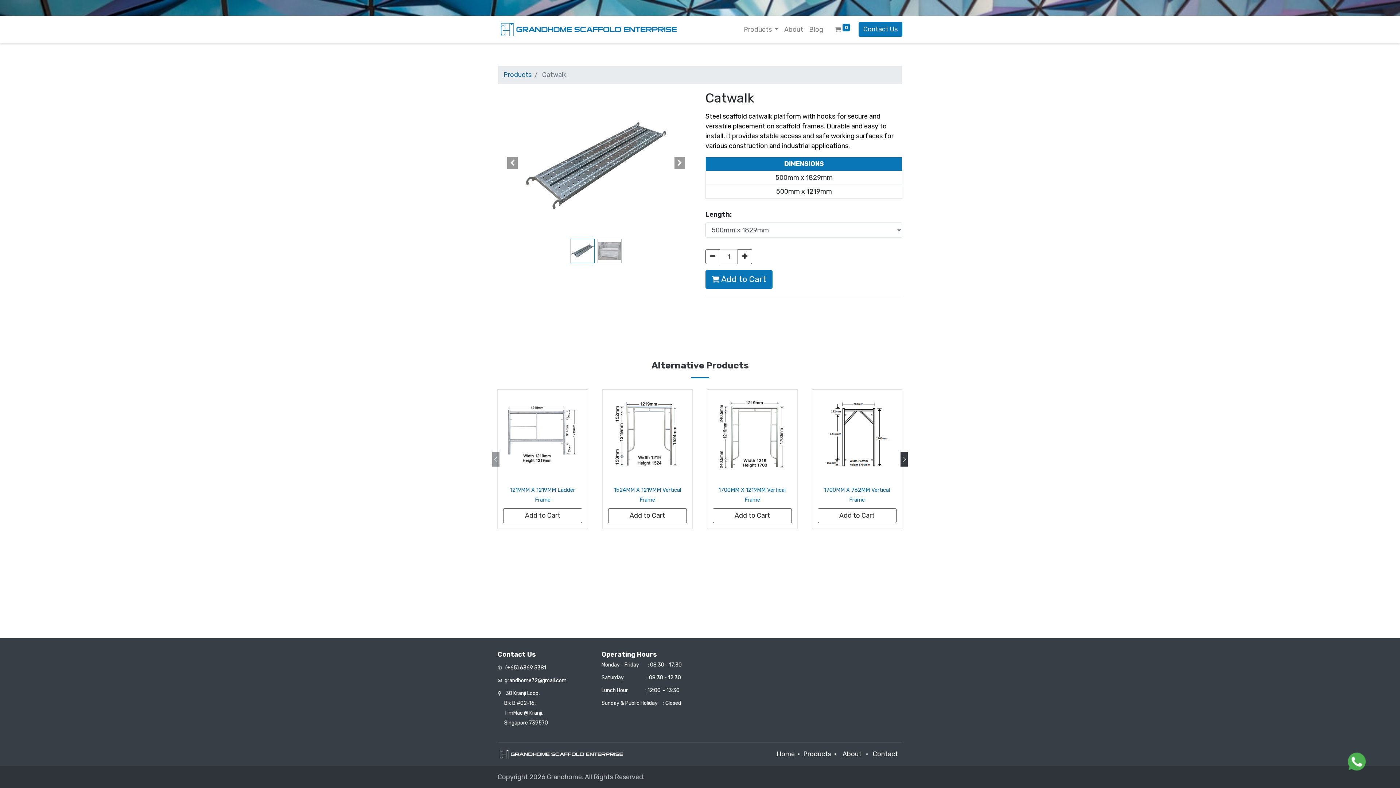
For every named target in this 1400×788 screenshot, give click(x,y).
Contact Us (880, 29)
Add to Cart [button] (742, 279)
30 (523, 693)
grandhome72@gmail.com (536, 680)
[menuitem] (793, 30)
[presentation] (495, 459)
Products (517, 75)
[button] (512, 163)
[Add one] (745, 256)
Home (786, 754)
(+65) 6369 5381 (525, 668)
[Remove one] (712, 256)
